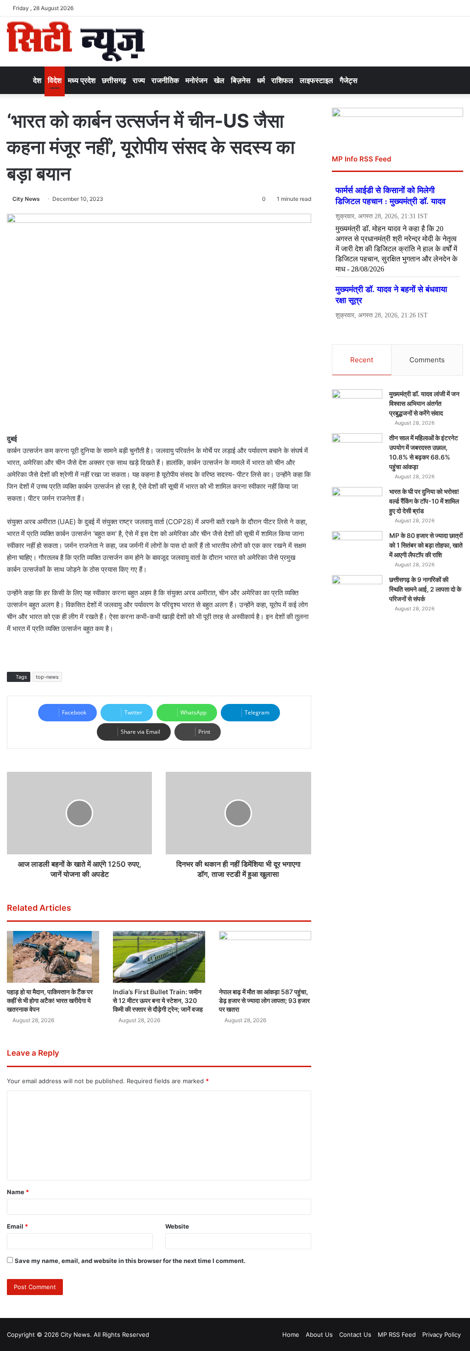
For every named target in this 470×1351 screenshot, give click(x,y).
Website (177, 1226)
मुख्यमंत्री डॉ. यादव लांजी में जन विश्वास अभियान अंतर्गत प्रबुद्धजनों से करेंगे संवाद (424, 403)
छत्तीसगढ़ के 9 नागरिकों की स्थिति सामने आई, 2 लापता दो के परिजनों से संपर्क (425, 589)
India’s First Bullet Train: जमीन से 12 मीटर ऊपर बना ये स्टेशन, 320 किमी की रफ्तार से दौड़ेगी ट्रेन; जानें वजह (158, 1000)
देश (37, 80)
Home (290, 1334)
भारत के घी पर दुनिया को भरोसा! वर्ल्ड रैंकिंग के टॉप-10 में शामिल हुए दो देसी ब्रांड (424, 501)
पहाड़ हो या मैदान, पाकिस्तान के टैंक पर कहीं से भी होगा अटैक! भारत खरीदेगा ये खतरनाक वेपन (50, 1000)
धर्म (261, 80)
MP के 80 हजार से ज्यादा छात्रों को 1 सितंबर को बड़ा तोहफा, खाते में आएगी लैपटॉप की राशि (426, 545)
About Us (319, 1334)
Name (18, 1192)
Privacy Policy (441, 1334)
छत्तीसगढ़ (114, 80)
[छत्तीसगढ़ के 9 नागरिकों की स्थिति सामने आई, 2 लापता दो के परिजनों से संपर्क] (357, 592)
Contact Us (355, 1334)
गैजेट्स (349, 80)
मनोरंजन (196, 80)
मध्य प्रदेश (81, 80)
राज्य (139, 80)
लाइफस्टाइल (316, 80)
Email (17, 1226)
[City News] (76, 41)
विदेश (55, 80)
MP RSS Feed (397, 1334)
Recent (361, 359)
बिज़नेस (241, 80)
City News (26, 198)
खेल (219, 80)
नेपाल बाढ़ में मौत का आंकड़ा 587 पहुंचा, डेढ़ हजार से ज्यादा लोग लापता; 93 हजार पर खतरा (264, 1000)
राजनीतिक (165, 80)
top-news (47, 677)
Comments (427, 359)
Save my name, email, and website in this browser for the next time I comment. (130, 1260)
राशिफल (282, 80)
